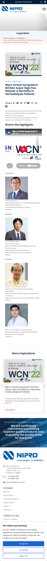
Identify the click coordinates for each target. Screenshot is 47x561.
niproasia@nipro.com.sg (15, 482)
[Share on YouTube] (28, 103)
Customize (23, 550)
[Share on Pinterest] (25, 103)
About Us (12, 38)
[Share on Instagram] (32, 103)
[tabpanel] (23, 386)
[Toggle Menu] (44, 9)
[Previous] (3, 386)
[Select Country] (45, 2)
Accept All (23, 544)
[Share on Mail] (6, 106)
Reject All (23, 556)
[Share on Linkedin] (21, 103)
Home (5, 38)
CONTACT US (20, 443)
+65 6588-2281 (13, 476)
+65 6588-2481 (13, 478)
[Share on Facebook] (14, 103)
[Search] (41, 2)
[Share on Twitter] (17, 103)
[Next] (44, 386)
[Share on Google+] (36, 103)
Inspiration (21, 38)
